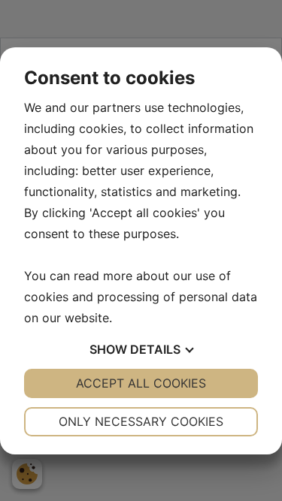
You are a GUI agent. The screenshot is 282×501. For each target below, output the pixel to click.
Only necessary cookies (141, 421)
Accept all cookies (141, 383)
